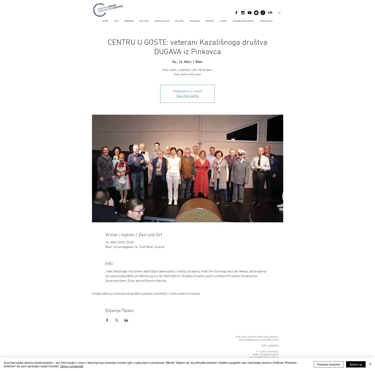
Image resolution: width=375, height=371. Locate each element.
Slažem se (355, 364)
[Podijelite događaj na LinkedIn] (126, 320)
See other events (187, 96)
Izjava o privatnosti (71, 366)
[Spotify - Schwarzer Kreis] (256, 12)
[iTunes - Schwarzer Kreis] (263, 12)
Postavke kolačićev (328, 364)
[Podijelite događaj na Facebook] (107, 320)
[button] (210, 21)
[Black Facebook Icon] (236, 12)
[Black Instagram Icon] (243, 12)
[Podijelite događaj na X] (117, 320)
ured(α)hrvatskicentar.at (266, 357)
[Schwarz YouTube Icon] (249, 12)
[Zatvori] (370, 364)
